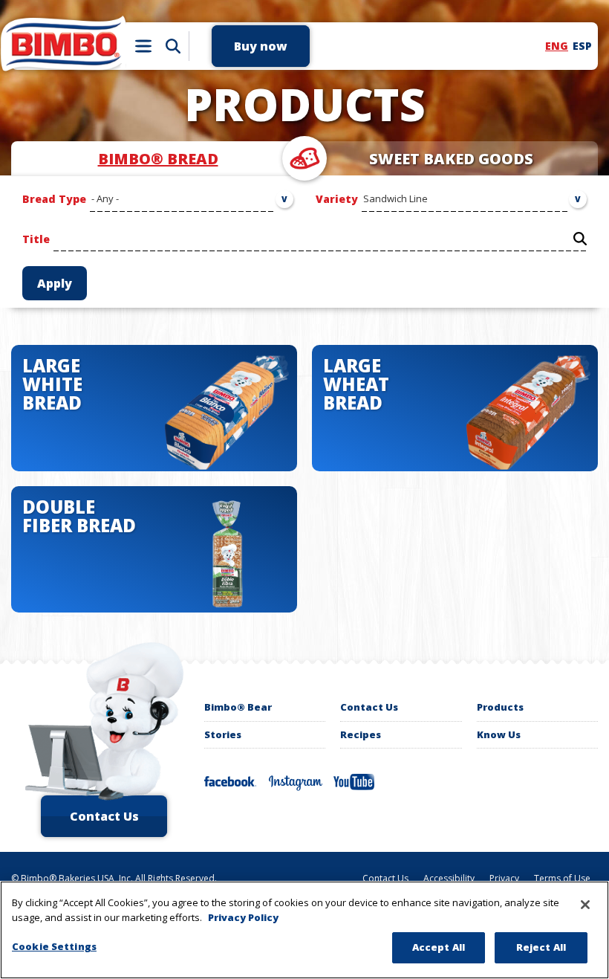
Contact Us (369, 707)
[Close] (585, 904)
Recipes (360, 734)
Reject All (541, 947)
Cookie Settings (54, 946)
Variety (337, 199)
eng (556, 46)
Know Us (499, 734)
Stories (222, 734)
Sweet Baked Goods (451, 159)
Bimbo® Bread (158, 159)
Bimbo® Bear (238, 707)
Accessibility (449, 878)
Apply (54, 283)
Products (500, 707)
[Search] (173, 46)
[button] (261, 46)
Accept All (438, 947)
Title (36, 239)
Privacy (504, 878)
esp (582, 46)
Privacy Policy (243, 917)
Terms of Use (562, 878)
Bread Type (54, 199)
